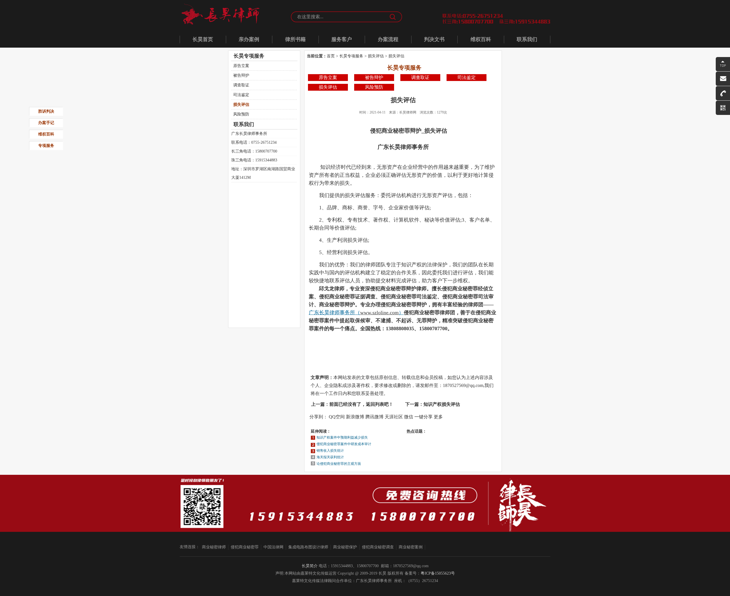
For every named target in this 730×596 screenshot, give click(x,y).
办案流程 (388, 39)
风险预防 (374, 87)
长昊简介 (310, 566)
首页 (331, 56)
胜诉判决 (46, 111)
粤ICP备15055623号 (438, 573)
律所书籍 (295, 39)
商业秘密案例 (411, 547)
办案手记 (46, 123)
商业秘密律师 (214, 547)
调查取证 (420, 77)
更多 (438, 416)
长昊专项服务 (351, 56)
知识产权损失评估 (441, 404)
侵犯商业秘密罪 (245, 547)
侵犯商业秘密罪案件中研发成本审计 (344, 444)
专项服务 (46, 145)
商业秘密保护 (345, 547)
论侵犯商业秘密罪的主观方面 (339, 464)
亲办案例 (249, 39)
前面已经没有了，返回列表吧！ (361, 404)
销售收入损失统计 (330, 451)
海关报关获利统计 (330, 457)
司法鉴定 (466, 77)
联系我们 (527, 39)
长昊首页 (202, 39)
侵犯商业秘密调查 (378, 547)
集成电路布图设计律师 (308, 547)
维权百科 (481, 39)
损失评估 (376, 56)
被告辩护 (374, 77)
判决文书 (434, 39)
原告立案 (328, 77)
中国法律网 (273, 547)
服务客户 (341, 39)
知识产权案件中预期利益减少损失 (342, 437)
